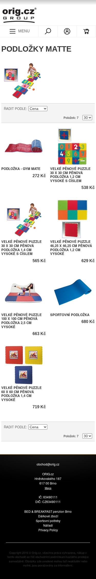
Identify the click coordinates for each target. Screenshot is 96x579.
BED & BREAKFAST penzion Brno (48, 511)
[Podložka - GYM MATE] (23, 146)
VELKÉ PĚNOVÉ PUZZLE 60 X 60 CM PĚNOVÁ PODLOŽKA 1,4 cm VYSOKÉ (21, 393)
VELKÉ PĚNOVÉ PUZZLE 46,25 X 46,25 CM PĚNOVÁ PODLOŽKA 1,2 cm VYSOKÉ (71, 247)
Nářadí (48, 525)
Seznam (88, 108)
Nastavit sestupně (52, 108)
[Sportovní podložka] (72, 292)
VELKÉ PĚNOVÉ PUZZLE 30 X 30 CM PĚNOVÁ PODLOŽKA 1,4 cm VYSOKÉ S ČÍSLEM (21, 247)
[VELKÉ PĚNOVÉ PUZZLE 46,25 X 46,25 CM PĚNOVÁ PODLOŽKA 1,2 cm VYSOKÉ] (72, 219)
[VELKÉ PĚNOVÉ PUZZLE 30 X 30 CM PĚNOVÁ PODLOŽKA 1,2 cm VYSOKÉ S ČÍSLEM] (72, 146)
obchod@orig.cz (48, 464)
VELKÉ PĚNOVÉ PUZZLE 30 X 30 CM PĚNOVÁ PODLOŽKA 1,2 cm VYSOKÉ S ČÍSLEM (70, 174)
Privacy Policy (48, 530)
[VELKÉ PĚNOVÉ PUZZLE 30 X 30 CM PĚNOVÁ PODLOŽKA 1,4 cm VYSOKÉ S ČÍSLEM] (23, 219)
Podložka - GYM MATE (20, 168)
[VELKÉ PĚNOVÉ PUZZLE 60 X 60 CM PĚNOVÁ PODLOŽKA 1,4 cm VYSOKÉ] (23, 365)
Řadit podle (15, 108)
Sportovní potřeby (48, 520)
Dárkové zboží (48, 516)
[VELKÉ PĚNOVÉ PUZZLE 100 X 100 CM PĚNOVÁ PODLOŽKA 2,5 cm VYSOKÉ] (23, 292)
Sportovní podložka (69, 314)
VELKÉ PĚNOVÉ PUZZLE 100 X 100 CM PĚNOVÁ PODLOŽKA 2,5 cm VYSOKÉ (21, 320)
